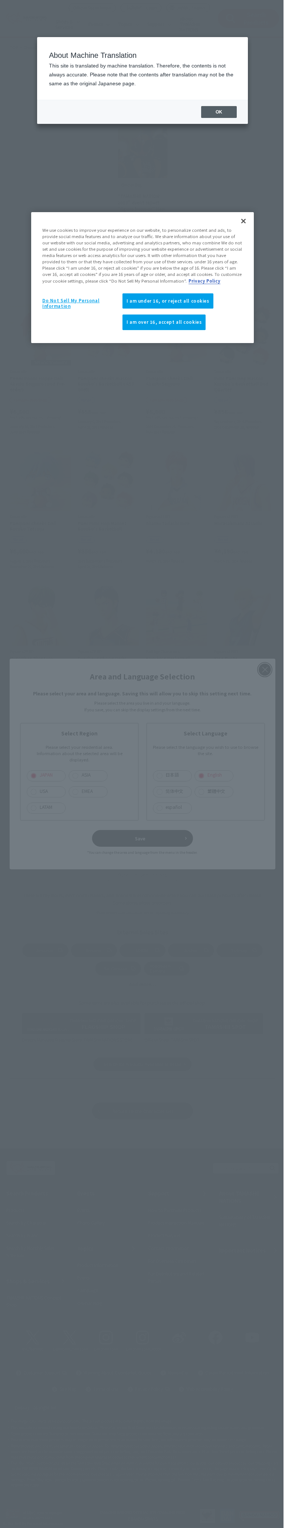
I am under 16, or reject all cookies (165, 301)
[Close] (241, 221)
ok (213, 112)
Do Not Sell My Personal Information (68, 303)
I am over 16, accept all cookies (161, 322)
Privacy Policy (202, 281)
